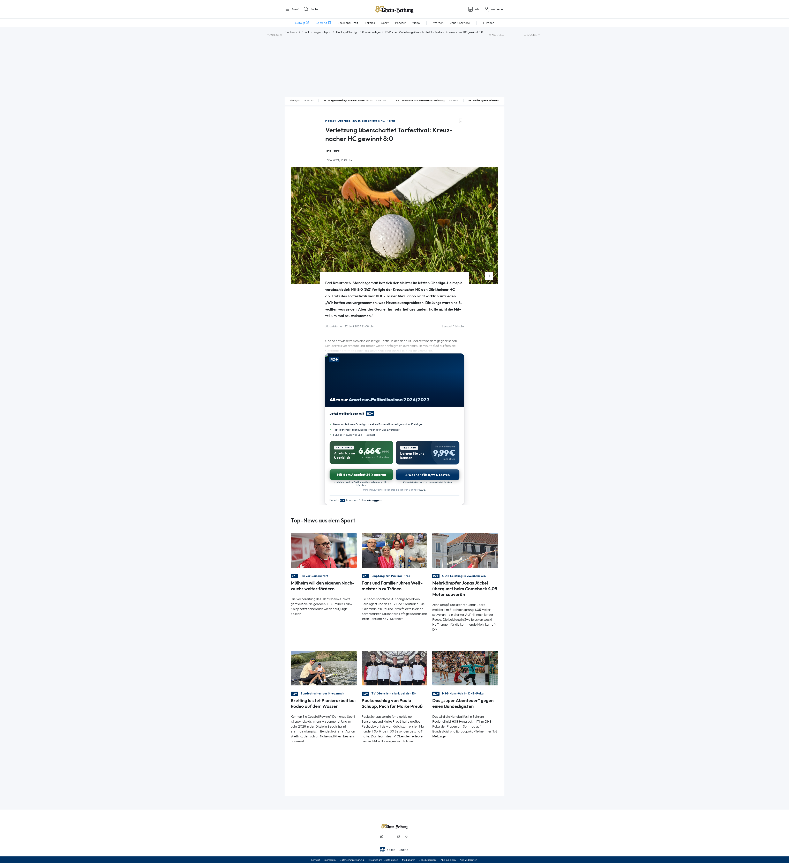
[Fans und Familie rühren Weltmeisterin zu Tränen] (395, 550)
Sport (305, 32)
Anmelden (497, 9)
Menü (295, 9)
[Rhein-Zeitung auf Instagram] (398, 836)
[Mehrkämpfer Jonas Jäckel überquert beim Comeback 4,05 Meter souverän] (465, 550)
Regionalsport (323, 32)
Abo (477, 9)
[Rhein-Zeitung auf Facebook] (390, 836)
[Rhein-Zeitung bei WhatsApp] (382, 836)
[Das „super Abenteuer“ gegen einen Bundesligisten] (465, 668)
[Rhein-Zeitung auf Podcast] (406, 836)
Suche (314, 9)
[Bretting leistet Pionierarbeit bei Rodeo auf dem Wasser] (324, 668)
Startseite (291, 32)
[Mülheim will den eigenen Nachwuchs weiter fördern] (324, 550)
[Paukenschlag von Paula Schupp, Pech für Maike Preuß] (395, 668)
